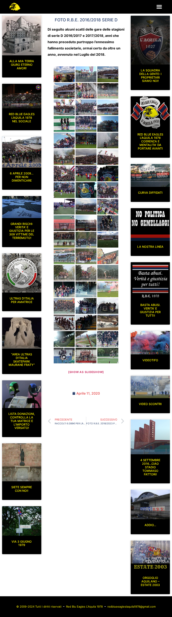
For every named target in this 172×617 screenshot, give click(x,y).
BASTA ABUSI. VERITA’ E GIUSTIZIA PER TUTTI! (150, 310)
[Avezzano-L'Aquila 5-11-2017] (107, 289)
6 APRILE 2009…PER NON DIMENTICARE (21, 177)
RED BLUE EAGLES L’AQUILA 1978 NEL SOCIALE (22, 117)
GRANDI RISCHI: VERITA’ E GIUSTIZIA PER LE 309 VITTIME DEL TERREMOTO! (21, 231)
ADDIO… (150, 525)
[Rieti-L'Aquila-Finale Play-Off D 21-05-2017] (64, 256)
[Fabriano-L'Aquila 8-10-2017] (107, 273)
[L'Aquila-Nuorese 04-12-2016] (64, 190)
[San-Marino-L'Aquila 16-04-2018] (64, 355)
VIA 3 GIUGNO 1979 (22, 543)
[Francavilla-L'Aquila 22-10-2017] (64, 289)
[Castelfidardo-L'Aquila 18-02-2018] (86, 339)
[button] (159, 6)
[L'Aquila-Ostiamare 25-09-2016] (86, 107)
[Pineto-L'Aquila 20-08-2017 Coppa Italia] (86, 256)
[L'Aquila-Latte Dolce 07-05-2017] (107, 240)
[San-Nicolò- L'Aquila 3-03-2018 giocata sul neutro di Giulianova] (107, 339)
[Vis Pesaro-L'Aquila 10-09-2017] (107, 256)
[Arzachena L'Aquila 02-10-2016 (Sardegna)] (64, 124)
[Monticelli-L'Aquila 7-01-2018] (86, 322)
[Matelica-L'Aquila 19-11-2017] (86, 306)
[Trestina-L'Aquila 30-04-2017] (86, 240)
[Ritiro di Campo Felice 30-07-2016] (64, 74)
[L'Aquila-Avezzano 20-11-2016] (86, 157)
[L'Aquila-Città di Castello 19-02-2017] (86, 223)
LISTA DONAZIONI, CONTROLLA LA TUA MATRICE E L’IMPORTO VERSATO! (21, 421)
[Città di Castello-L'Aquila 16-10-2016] (107, 124)
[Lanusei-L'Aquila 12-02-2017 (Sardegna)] (64, 223)
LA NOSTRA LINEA (150, 246)
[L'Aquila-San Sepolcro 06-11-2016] (86, 140)
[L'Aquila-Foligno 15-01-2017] (64, 206)
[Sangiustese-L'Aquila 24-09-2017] (64, 273)
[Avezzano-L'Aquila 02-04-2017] (64, 240)
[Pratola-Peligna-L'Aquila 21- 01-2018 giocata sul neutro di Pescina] (107, 322)
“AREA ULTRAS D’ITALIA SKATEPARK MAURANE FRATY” (22, 359)
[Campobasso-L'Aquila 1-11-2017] (86, 289)
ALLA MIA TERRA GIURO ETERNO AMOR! (21, 64)
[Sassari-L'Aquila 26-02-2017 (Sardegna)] (107, 223)
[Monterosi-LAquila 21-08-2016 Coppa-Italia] (86, 74)
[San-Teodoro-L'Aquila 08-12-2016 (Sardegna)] (86, 190)
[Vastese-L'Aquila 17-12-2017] (64, 322)
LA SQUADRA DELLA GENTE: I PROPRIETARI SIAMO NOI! (150, 75)
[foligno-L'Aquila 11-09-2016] (86, 91)
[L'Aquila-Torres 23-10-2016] (64, 140)
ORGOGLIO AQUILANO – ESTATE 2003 (150, 581)
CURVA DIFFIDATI (150, 192)
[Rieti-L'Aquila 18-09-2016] (64, 107)
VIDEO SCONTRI (150, 404)
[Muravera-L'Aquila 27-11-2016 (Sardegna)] (107, 173)
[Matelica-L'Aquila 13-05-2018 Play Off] (107, 355)
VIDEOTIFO (150, 360)
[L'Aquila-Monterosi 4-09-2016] (64, 91)
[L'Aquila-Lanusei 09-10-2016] (86, 124)
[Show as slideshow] (86, 372)
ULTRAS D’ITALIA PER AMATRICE (22, 300)
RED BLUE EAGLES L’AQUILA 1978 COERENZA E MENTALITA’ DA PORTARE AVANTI (150, 141)
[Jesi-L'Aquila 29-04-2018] (86, 355)
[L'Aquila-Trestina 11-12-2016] (107, 190)
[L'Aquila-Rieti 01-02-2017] (86, 206)
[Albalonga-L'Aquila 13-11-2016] (107, 140)
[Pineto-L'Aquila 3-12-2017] (107, 306)
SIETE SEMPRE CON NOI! (21, 488)
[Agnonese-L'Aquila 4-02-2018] (64, 339)
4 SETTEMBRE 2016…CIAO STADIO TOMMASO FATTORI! (150, 467)
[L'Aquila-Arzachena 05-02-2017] (107, 206)
